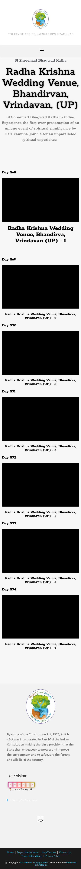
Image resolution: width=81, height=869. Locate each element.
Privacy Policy (52, 856)
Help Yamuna (49, 852)
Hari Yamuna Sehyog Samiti (33, 862)
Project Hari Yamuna (28, 852)
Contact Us (65, 852)
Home (10, 852)
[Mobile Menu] (42, 51)
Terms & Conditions (31, 856)
